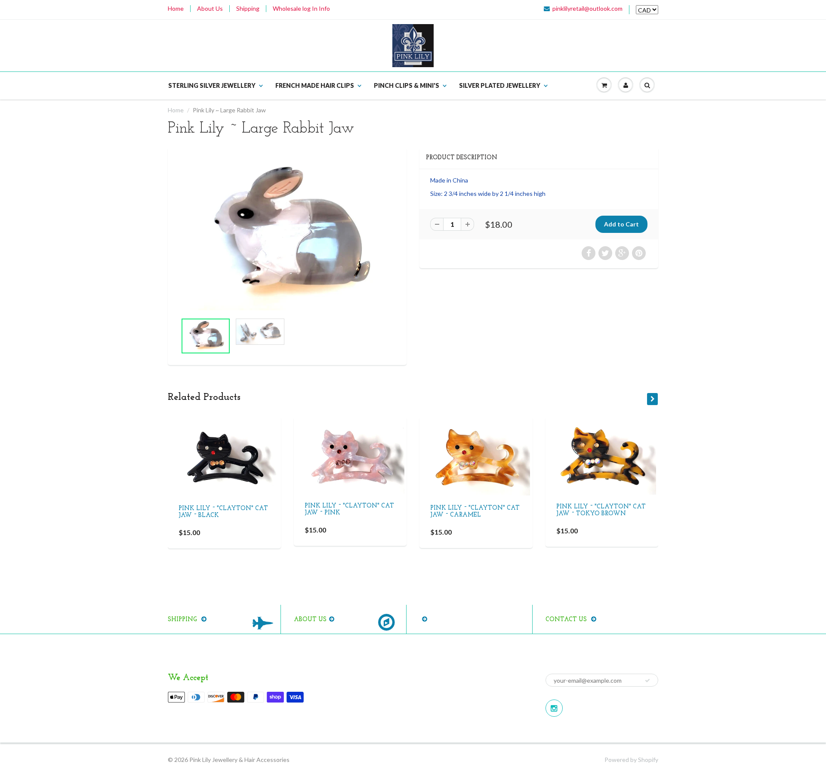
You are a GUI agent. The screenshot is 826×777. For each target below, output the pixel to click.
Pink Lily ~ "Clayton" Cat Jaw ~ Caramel (475, 511)
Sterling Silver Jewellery (212, 85)
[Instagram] (554, 708)
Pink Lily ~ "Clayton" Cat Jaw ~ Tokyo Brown (601, 510)
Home (176, 8)
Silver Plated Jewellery (499, 85)
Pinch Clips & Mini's (406, 85)
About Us (210, 8)
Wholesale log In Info (301, 8)
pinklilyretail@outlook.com (587, 8)
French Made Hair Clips (314, 85)
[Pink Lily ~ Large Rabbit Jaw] (287, 234)
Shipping (247, 8)
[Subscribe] (647, 680)
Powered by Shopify (631, 759)
